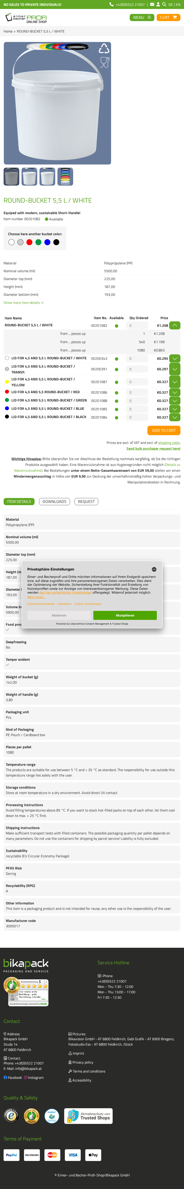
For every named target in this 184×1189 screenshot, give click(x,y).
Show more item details (22, 302)
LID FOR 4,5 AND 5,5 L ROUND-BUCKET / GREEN (49, 400)
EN (178, 4)
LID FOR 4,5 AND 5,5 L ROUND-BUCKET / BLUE (47, 408)
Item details (19, 501)
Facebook (14, 1077)
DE (171, 4)
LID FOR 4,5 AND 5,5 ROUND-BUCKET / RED (45, 392)
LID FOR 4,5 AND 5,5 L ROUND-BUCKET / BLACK (48, 416)
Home (8, 31)
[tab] (19, 501)
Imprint (78, 1053)
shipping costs (169, 442)
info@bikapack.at (28, 1068)
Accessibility (81, 1080)
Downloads (54, 501)
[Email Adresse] (152, 4)
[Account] (158, 4)
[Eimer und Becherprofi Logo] (26, 17)
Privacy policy (82, 1062)
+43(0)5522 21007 (112, 981)
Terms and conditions (88, 1071)
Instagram (35, 1077)
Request (86, 501)
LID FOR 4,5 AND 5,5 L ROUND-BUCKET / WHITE (49, 358)
